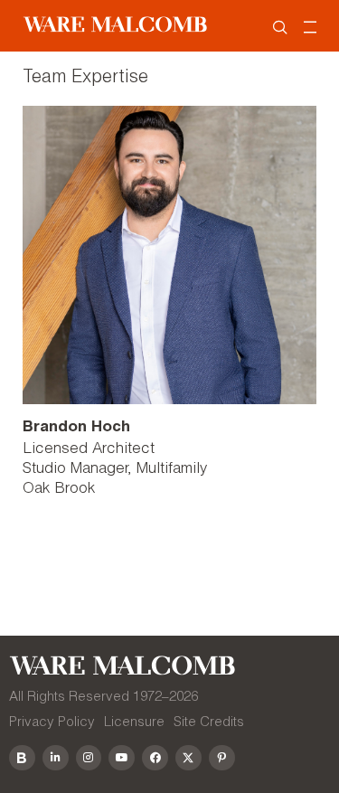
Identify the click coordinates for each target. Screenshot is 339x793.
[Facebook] (155, 758)
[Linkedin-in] (55, 758)
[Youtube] (121, 758)
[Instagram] (89, 758)
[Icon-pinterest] (222, 758)
